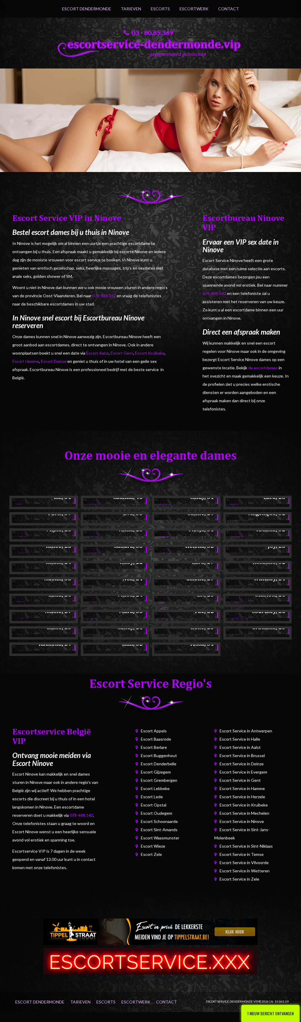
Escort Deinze (53, 361)
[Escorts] (150, 931)
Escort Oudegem (156, 813)
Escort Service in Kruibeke (244, 804)
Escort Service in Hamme (242, 788)
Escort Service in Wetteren (245, 870)
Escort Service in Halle (240, 739)
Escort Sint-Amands (159, 829)
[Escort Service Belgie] (150, 960)
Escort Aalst (97, 352)
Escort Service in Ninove (242, 821)
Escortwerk (194, 8)
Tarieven (131, 8)
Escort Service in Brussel (242, 755)
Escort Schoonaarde (159, 821)
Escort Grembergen (159, 780)
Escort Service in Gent (240, 780)
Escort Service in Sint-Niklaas (246, 846)
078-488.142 (104, 295)
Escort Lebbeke (155, 788)
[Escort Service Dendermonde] (150, 46)
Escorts (160, 8)
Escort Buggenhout (159, 755)
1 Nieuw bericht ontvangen (270, 1013)
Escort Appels (154, 730)
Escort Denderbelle (158, 763)
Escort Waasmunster (160, 837)
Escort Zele (151, 854)
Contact (228, 8)
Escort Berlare (154, 747)
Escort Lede (152, 796)
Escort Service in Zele (239, 878)
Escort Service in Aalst (240, 747)
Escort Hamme (25, 361)
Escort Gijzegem (156, 771)
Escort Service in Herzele (242, 796)
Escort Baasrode (156, 739)
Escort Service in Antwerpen (246, 730)
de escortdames (263, 367)
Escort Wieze (153, 846)
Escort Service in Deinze (242, 763)
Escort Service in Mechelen (244, 813)
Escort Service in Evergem (243, 771)
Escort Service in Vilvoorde (244, 862)
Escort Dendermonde (86, 8)
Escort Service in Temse (242, 854)
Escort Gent (122, 352)
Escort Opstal (153, 804)
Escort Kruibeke (150, 352)
